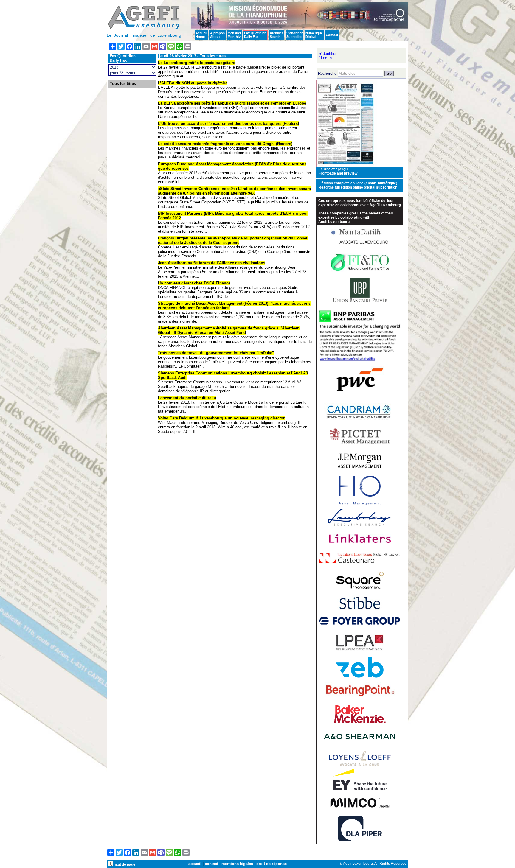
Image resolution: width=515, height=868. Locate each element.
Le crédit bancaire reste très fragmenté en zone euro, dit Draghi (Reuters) (225, 143)
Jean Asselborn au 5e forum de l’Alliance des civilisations (211, 263)
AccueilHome (201, 34)
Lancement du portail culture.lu (187, 398)
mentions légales (237, 863)
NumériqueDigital (314, 34)
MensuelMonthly (234, 34)
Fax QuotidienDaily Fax (255, 34)
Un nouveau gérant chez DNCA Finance (194, 283)
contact (211, 863)
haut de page (124, 864)
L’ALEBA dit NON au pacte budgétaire (192, 83)
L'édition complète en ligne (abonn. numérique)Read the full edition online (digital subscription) (358, 185)
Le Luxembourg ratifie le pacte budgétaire (196, 62)
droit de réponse (271, 863)
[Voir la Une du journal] (346, 165)
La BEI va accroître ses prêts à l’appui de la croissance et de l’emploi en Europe (232, 103)
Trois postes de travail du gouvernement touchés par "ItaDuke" (216, 353)
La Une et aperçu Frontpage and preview (338, 171)
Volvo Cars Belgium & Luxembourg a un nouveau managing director (221, 418)
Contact (332, 35)
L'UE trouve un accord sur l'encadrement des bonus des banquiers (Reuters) (228, 123)
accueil (194, 863)
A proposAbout (217, 34)
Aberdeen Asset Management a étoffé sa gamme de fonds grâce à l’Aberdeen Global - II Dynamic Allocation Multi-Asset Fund (229, 330)
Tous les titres (123, 84)
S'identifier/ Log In (327, 55)
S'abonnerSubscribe (294, 34)
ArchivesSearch (276, 34)
